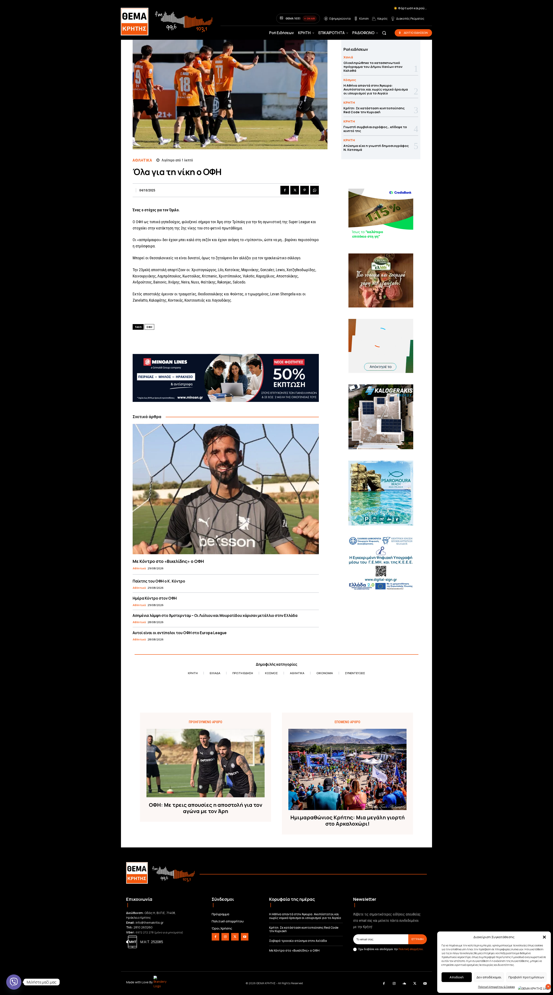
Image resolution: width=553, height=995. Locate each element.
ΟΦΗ (149, 327)
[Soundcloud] (404, 984)
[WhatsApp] (314, 190)
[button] (544, 937)
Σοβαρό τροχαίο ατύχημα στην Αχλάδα (298, 941)
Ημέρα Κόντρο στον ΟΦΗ (155, 598)
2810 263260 (143, 927)
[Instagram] (225, 937)
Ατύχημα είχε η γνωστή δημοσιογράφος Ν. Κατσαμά (376, 147)
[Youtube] (244, 937)
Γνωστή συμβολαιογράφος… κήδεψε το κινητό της (375, 129)
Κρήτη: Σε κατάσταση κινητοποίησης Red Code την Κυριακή (374, 110)
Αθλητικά (142, 160)
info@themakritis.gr (150, 922)
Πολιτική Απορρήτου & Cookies (496, 987)
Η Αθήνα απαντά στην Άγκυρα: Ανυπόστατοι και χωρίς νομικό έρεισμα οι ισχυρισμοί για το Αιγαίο (375, 89)
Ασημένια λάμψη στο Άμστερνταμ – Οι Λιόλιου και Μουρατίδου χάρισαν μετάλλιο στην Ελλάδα (215, 615)
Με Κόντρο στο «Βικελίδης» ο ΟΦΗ (168, 561)
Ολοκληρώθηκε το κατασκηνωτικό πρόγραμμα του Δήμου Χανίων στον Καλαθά (372, 66)
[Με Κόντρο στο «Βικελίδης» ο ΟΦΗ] (226, 489)
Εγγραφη (418, 939)
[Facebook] (284, 190)
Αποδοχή (457, 977)
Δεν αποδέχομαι (489, 977)
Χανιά (348, 57)
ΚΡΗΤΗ (349, 102)
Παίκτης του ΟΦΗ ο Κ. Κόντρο (159, 581)
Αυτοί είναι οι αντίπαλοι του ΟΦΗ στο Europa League (180, 632)
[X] (294, 190)
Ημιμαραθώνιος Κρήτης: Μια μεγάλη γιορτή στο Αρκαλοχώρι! (347, 820)
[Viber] (13, 982)
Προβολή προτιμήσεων (526, 977)
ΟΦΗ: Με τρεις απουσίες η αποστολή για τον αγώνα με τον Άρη (205, 808)
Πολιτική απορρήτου (411, 949)
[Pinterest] (304, 190)
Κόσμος (349, 79)
